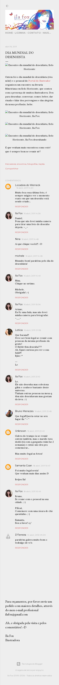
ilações (42, 164)
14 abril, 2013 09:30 (36, 535)
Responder (21, 206)
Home (9, 32)
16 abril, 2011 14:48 (30, 239)
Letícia (19, 330)
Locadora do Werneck (27, 185)
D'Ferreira (20, 534)
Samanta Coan (23, 465)
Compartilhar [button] (11, 168)
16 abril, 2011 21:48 (43, 411)
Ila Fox (18, 213)
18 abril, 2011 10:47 (41, 465)
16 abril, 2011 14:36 (32, 213)
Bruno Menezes (24, 411)
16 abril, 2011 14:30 (24, 188)
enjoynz (40, 670)
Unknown (20, 430)
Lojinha (20, 32)
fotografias (32, 164)
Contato (34, 32)
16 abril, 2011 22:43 (36, 431)
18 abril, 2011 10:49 (32, 491)
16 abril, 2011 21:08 (32, 330)
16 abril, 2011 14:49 (32, 275)
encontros (21, 164)
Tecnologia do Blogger (32, 664)
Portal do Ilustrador (39, 80)
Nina (17, 239)
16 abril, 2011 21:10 (32, 376)
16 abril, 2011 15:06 (32, 304)
